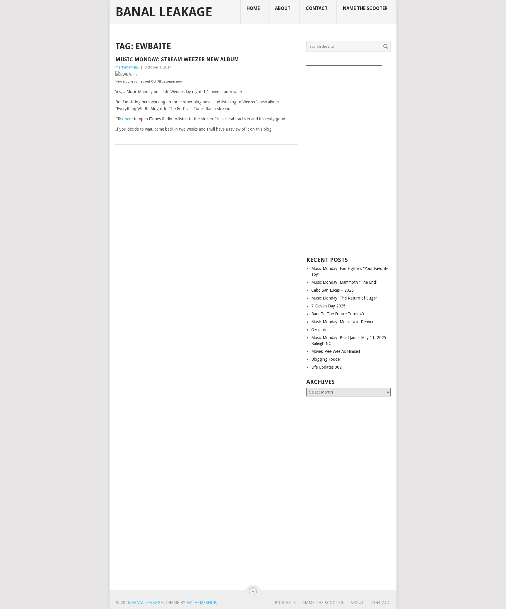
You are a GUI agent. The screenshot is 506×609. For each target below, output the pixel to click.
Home (253, 8)
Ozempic (318, 329)
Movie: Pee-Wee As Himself (335, 351)
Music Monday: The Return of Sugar (344, 298)
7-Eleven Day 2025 (328, 306)
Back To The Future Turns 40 (337, 314)
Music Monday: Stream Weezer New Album (177, 59)
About (282, 8)
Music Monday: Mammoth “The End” (344, 282)
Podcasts (285, 602)
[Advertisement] (348, 154)
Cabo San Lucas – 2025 (332, 290)
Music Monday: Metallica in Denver (342, 321)
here (129, 119)
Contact (317, 8)
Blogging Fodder (326, 359)
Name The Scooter (365, 8)
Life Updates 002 (326, 367)
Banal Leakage (163, 12)
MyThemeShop (201, 602)
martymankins (127, 67)
